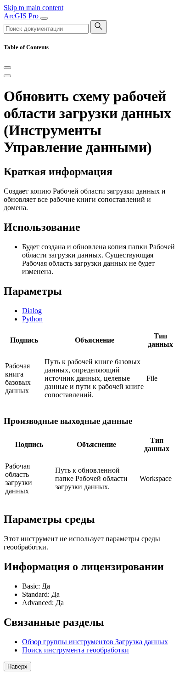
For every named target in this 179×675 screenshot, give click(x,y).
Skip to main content (33, 7)
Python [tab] (32, 319)
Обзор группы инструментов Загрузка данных (95, 642)
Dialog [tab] (32, 311)
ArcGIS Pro (22, 16)
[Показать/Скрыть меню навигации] (44, 18)
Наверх (17, 666)
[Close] (7, 67)
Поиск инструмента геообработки (75, 650)
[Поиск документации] (98, 27)
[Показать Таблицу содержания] (7, 75)
